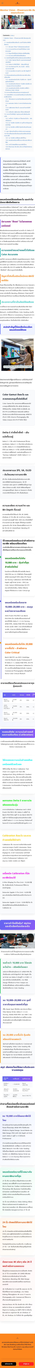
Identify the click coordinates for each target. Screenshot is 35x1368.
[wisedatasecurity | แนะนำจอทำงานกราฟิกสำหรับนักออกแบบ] (17, 3)
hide (12, 35)
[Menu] (2, 3)
